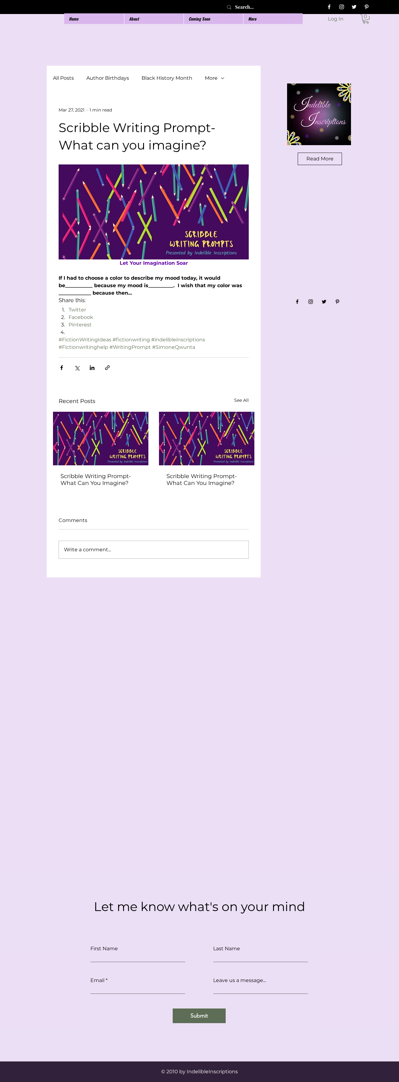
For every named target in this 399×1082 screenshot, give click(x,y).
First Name (104, 948)
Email (97, 980)
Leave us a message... (239, 980)
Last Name (226, 948)
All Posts (63, 78)
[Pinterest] (366, 7)
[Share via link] (107, 368)
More (211, 78)
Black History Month (167, 78)
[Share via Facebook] (62, 368)
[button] (365, 18)
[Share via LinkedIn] (92, 368)
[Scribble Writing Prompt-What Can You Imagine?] (100, 438)
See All (241, 400)
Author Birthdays (107, 78)
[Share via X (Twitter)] (77, 368)
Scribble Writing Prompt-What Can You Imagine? (95, 479)
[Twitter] (354, 7)
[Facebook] (329, 7)
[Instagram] (342, 7)
